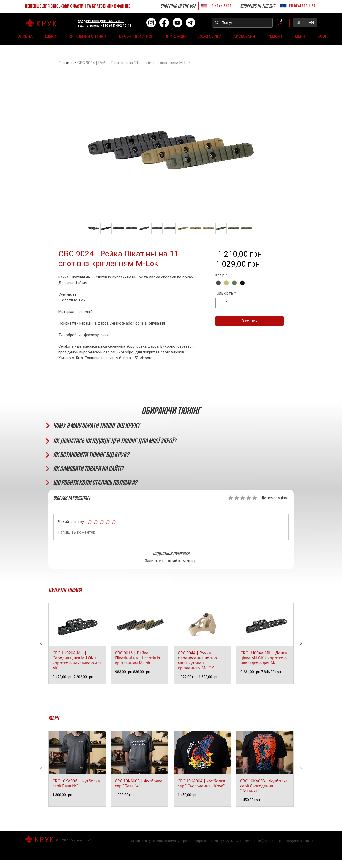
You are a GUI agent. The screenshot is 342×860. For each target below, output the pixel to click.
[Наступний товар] (301, 643)
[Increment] (234, 303)
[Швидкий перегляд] (77, 624)
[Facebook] (164, 22)
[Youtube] (177, 22)
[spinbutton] (227, 303)
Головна (66, 62)
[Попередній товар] (41, 643)
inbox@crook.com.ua (298, 841)
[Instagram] (151, 22)
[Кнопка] (47, 425)
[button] (280, 22)
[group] (171, 643)
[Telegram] (190, 22)
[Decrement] (219, 303)
